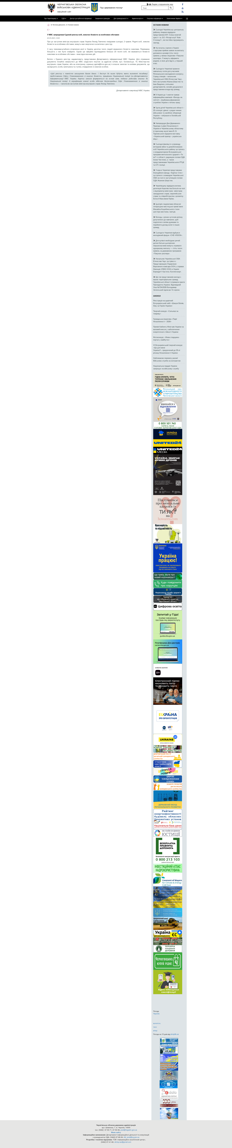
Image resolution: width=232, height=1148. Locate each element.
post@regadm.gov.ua (129, 1130)
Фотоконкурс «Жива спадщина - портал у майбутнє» (166, 338)
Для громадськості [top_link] (120, 18)
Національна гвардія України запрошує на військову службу (166, 367)
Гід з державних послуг (111, 8)
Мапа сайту (116, 1132)
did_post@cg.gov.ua (131, 1137)
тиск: (155, 1027)
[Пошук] (170, 8)
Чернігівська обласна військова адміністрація (73, 6)
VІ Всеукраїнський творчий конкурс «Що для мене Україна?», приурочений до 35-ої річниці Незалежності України (168, 349)
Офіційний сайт (64, 11)
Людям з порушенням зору (162, 4)
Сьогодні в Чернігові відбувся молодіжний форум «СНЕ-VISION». (168, 233)
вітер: (155, 1030)
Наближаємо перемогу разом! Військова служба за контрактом (166, 359)
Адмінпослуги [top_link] (137, 18)
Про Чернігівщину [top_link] (50, 18)
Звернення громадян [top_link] (102, 18)
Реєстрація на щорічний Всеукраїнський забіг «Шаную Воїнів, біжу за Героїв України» (168, 303)
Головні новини (73, 25)
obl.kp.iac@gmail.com (122, 1142)
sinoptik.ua (174, 1034)
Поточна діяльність (59, 25)
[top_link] (187, 18)
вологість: (157, 1023)
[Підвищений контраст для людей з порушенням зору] (147, 4)
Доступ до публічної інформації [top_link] (81, 18)
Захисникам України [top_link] (174, 18)
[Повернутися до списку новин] (48, 29)
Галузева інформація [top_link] (154, 18)
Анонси (157, 296)
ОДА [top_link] (63, 18)
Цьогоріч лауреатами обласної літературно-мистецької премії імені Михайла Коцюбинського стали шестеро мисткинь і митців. (168, 208)
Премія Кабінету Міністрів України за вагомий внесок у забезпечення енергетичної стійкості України (168, 329)
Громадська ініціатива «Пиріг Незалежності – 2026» (165, 320)
